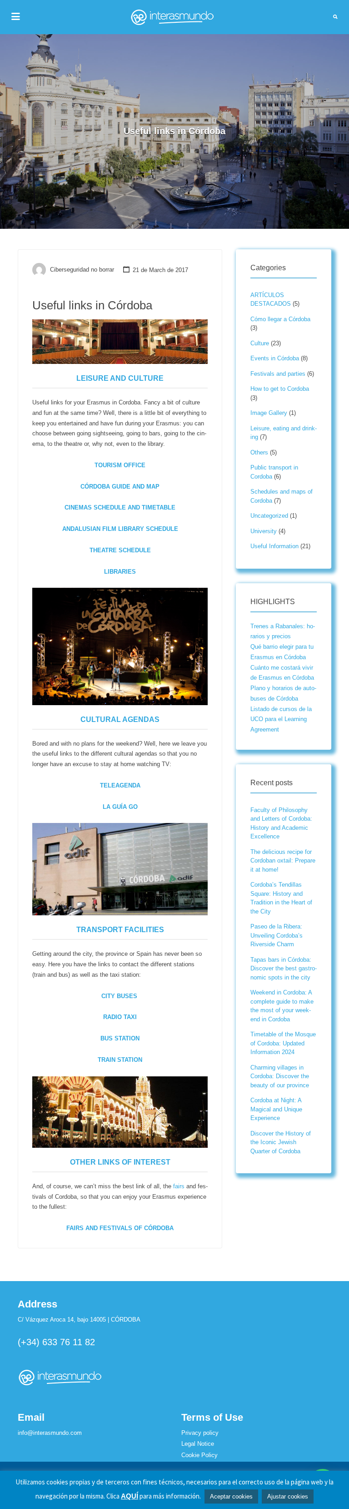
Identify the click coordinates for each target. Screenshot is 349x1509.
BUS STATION (120, 1038)
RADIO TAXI (120, 1017)
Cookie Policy (199, 1455)
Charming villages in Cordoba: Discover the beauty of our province (279, 1076)
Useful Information (274, 546)
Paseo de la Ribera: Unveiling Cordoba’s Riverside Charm (276, 935)
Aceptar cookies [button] (231, 1496)
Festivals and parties (277, 373)
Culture (259, 343)
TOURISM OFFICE (120, 465)
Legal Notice (197, 1443)
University (263, 531)
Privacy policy (200, 1432)
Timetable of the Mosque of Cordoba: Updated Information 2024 (283, 1043)
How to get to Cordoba (279, 388)
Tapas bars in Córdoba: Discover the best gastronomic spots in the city (283, 968)
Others (259, 452)
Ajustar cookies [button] (287, 1496)
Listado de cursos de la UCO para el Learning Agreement (281, 719)
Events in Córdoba (274, 358)
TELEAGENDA (120, 785)
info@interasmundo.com (50, 1432)
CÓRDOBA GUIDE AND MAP (120, 486)
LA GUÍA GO (120, 806)
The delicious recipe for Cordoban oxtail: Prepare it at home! (282, 860)
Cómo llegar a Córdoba (280, 319)
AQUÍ (129, 1496)
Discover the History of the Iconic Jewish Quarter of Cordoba (280, 1142)
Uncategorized (269, 515)
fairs (178, 1186)
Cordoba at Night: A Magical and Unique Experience (276, 1109)
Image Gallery (268, 412)
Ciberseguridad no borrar (82, 270)
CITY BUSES (119, 996)
